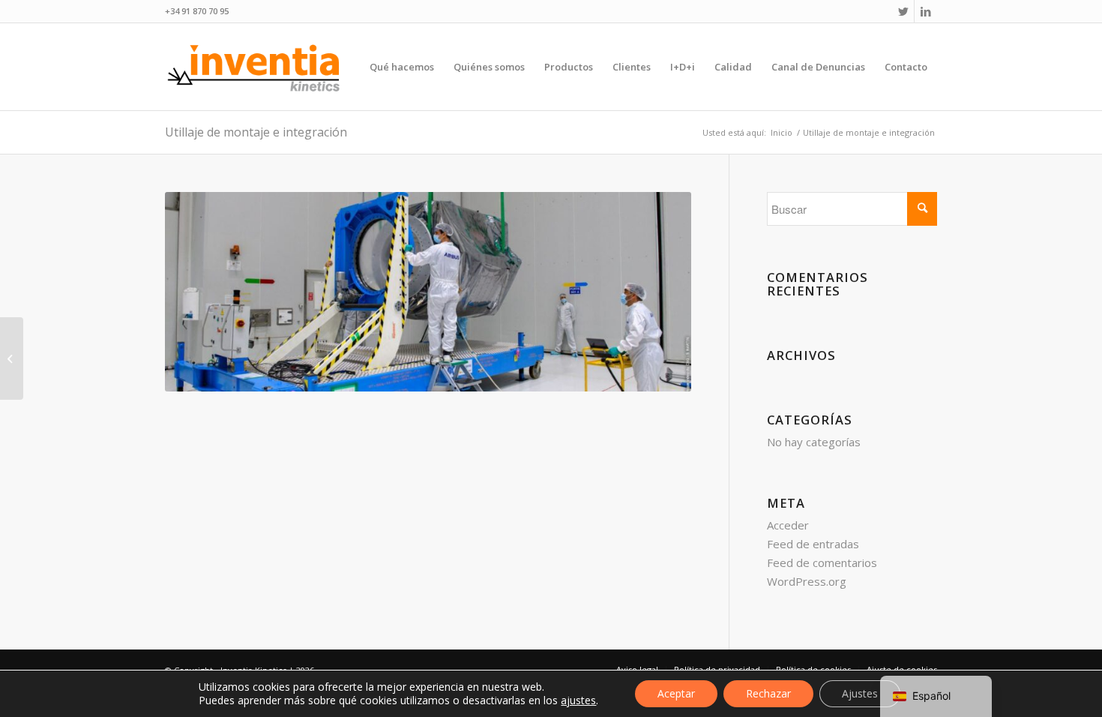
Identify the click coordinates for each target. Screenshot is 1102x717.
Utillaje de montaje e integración (256, 132)
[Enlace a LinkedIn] (926, 11)
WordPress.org (806, 581)
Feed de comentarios (822, 562)
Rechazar (768, 693)
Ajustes (860, 693)
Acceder (788, 525)
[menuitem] (402, 66)
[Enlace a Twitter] (903, 11)
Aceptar (676, 693)
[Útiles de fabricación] (11, 358)
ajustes (578, 700)
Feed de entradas (813, 543)
